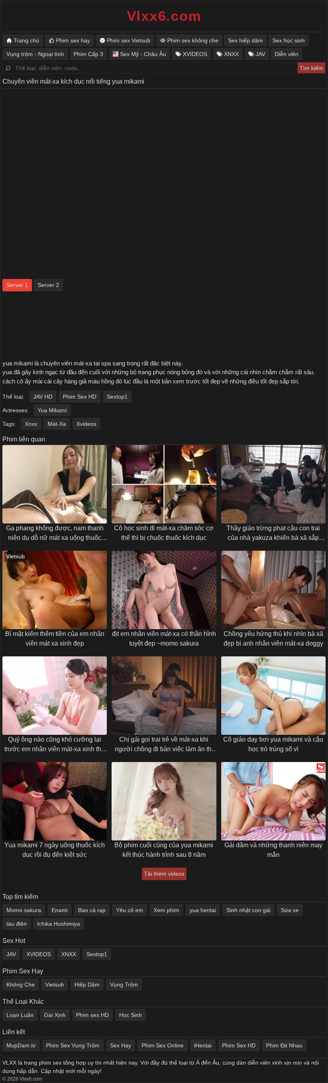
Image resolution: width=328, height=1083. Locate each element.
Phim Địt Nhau (284, 1045)
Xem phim (166, 910)
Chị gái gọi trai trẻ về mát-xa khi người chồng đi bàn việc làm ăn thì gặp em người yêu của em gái (164, 745)
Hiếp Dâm (87, 984)
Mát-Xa (57, 424)
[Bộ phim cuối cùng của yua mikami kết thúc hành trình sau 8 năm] (164, 801)
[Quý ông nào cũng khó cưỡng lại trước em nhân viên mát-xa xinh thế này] (54, 695)
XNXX (68, 954)
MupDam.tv (21, 1045)
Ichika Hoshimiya (58, 924)
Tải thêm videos (164, 873)
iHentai (203, 1045)
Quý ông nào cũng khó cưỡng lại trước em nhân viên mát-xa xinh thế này (54, 745)
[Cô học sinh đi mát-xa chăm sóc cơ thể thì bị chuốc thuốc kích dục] (164, 484)
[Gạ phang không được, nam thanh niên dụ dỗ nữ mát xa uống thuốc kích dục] (54, 484)
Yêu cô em (129, 910)
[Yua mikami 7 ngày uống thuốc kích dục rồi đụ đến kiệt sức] (54, 801)
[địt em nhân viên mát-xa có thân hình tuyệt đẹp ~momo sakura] (164, 590)
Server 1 (17, 285)
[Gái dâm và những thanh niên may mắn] (273, 801)
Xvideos (86, 424)
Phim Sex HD (79, 396)
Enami (60, 910)
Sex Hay (120, 1045)
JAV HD (42, 396)
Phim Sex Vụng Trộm (73, 1045)
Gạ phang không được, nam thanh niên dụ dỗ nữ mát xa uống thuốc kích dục (55, 534)
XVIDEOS (38, 954)
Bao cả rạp (92, 910)
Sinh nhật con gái (248, 910)
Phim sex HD (92, 1015)
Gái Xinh (55, 1015)
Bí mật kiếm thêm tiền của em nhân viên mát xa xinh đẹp (54, 638)
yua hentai (203, 910)
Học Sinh (130, 1015)
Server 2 (48, 285)
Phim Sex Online (163, 1045)
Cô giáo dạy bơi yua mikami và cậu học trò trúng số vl (273, 744)
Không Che (20, 984)
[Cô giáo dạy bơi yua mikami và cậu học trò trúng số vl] (273, 695)
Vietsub (54, 984)
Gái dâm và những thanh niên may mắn (273, 850)
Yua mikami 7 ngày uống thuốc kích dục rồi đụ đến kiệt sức (54, 850)
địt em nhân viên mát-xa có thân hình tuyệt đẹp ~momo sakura (164, 638)
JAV (11, 954)
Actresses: (15, 410)
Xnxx (31, 424)
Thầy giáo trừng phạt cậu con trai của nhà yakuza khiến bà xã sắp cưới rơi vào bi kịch (273, 534)
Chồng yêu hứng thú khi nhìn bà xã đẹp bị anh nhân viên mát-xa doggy (273, 638)
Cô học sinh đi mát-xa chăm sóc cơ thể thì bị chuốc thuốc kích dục (164, 533)
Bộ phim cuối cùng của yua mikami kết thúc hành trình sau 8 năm (163, 850)
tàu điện (16, 924)
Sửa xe (290, 910)
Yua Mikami (52, 410)
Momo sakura (23, 910)
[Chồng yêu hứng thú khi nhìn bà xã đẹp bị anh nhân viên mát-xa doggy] (273, 590)
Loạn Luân (20, 1015)
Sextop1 (117, 396)
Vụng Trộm (124, 984)
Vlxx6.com (164, 16)
